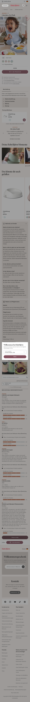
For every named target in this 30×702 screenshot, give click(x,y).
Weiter (15, 356)
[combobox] (15, 352)
